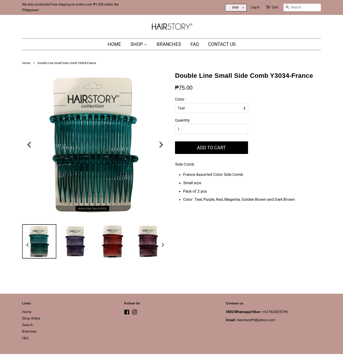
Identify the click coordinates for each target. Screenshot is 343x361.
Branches (169, 44)
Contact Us (222, 44)
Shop (137, 44)
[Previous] (29, 145)
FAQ (194, 44)
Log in (255, 7)
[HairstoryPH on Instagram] (134, 313)
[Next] (160, 145)
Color (180, 99)
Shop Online (31, 318)
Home (114, 44)
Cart (275, 7)
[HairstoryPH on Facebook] (127, 313)
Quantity (182, 120)
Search (27, 325)
